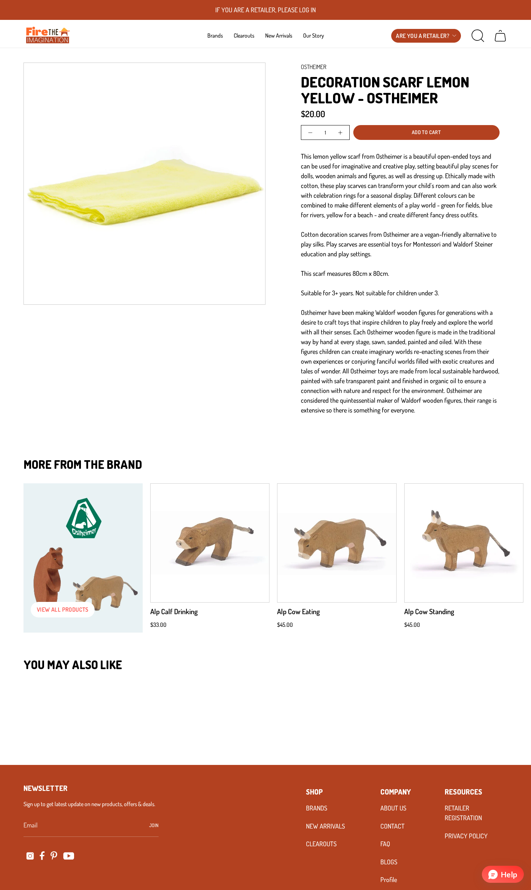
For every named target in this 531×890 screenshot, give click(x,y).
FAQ (385, 844)
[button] (215, 35)
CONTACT (392, 826)
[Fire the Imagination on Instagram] (30, 856)
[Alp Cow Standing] (463, 543)
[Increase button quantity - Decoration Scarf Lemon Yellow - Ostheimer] (339, 132)
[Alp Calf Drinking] (209, 543)
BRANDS (316, 808)
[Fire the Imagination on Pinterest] (54, 855)
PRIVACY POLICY (466, 836)
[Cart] (500, 36)
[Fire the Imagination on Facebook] (42, 855)
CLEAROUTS (321, 844)
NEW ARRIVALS (325, 826)
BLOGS (388, 862)
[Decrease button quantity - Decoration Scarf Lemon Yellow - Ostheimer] (310, 132)
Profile (388, 879)
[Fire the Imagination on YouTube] (68, 856)
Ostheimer (313, 66)
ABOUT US (393, 808)
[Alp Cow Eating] (336, 543)
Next (515, 543)
